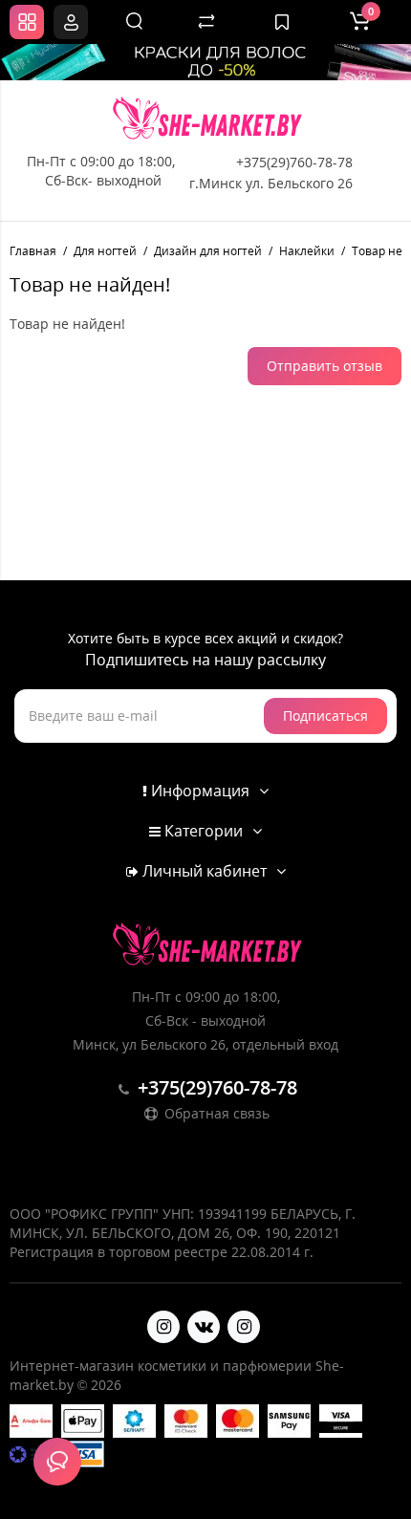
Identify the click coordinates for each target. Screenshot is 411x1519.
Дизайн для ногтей (208, 251)
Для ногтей (105, 251)
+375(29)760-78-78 (294, 162)
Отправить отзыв (324, 366)
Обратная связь (215, 1113)
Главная (33, 251)
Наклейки (307, 251)
